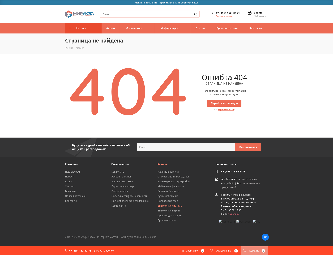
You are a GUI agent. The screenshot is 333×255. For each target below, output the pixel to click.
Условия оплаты (121, 176)
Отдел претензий (75, 196)
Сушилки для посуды (169, 215)
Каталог (162, 164)
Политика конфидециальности (129, 196)
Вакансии (70, 191)
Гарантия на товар (122, 186)
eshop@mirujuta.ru (231, 183)
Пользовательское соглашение (130, 200)
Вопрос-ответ (119, 191)
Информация (120, 164)
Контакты (71, 200)
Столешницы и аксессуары (173, 176)
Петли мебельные (168, 191)
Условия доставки (122, 181)
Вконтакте (265, 237)
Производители (166, 220)
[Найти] (195, 14)
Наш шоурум (72, 171)
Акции (68, 181)
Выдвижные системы (169, 205)
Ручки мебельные (167, 196)
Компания (71, 164)
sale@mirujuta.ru (230, 179)
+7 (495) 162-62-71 (228, 13)
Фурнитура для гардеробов (173, 181)
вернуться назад (226, 109)
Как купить (117, 171)
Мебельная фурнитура (170, 186)
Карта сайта (118, 205)
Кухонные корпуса (168, 171)
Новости (70, 176)
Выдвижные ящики (168, 210)
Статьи (69, 186)
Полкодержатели (167, 200)
